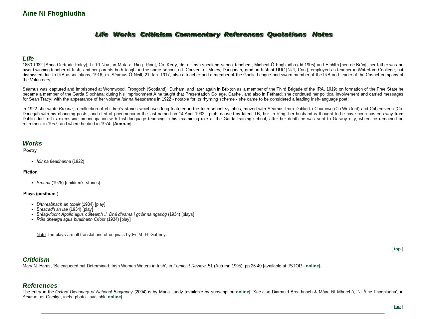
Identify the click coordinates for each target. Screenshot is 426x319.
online (312, 265)
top (397, 248)
